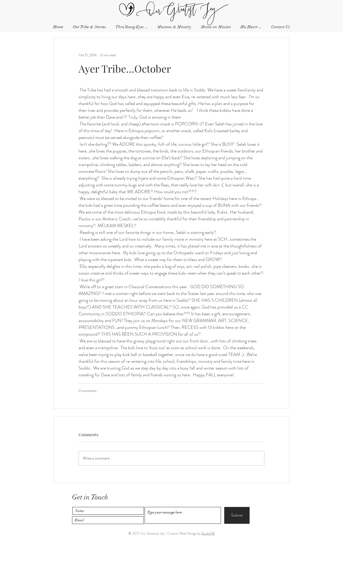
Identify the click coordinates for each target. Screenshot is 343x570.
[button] (280, 27)
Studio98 (208, 533)
